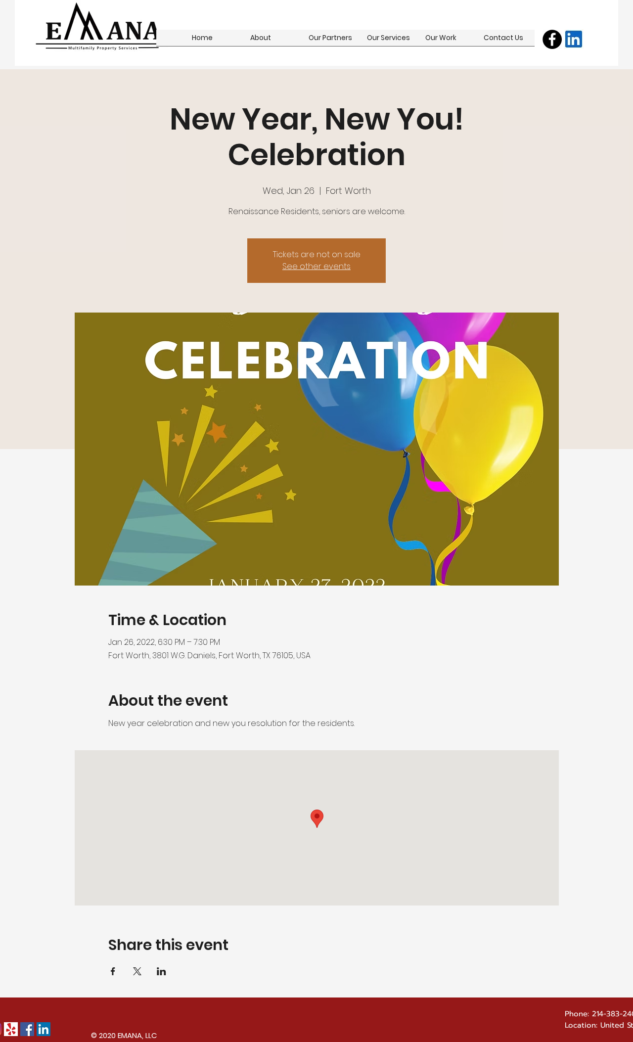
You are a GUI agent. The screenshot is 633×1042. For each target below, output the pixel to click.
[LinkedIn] (43, 1029)
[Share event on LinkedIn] (161, 971)
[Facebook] (552, 39)
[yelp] (11, 1029)
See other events (316, 266)
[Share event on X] (137, 971)
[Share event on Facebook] (113, 971)
